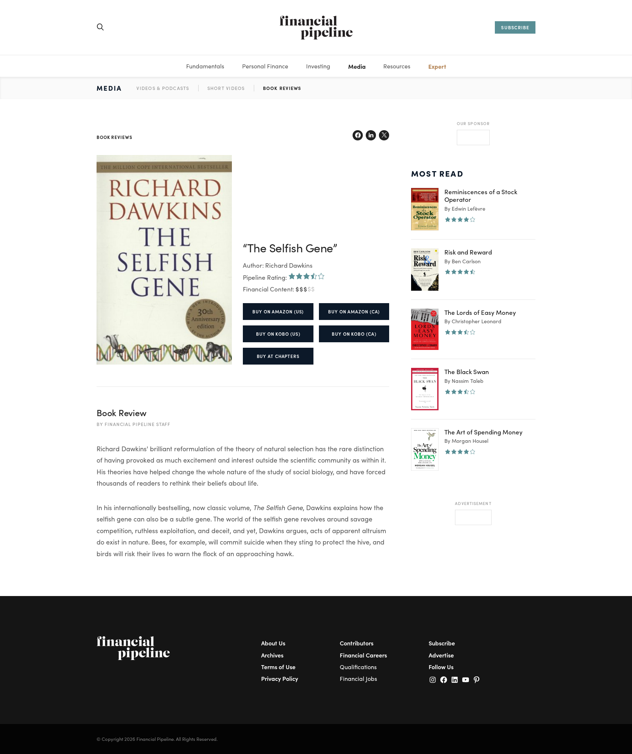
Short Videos (226, 88)
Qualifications (358, 667)
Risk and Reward (468, 252)
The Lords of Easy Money (480, 312)
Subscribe (442, 643)
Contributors (356, 643)
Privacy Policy (279, 678)
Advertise (441, 655)
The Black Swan (466, 371)
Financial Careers (363, 655)
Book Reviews (282, 88)
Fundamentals (205, 66)
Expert (437, 66)
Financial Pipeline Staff (138, 424)
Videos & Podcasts (162, 88)
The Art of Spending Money (483, 431)
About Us (273, 643)
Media (357, 66)
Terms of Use (278, 667)
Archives (272, 655)
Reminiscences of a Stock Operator (480, 195)
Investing (318, 66)
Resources (396, 66)
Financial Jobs (358, 678)
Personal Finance (265, 66)
